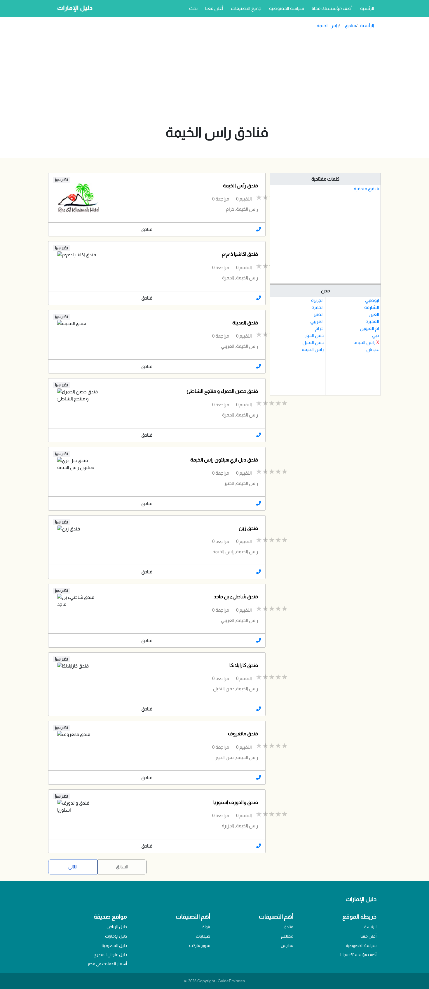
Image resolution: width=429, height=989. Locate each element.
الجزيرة (317, 300)
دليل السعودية (114, 945)
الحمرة (317, 307)
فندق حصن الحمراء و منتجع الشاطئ (222, 391)
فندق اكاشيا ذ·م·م (240, 254)
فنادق (350, 25)
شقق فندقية (366, 188)
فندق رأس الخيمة (240, 186)
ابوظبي (372, 300)
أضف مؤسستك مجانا (332, 8)
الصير (318, 314)
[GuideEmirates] (73, 8)
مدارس (287, 945)
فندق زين (248, 528)
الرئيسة (370, 926)
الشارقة (371, 307)
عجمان (372, 349)
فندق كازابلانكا (243, 665)
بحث (193, 8)
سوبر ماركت (199, 945)
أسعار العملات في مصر (107, 964)
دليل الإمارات (116, 936)
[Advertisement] (217, 78)
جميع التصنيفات (246, 8)
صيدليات (203, 936)
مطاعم (287, 936)
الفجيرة (372, 321)
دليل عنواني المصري (110, 954)
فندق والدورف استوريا (235, 802)
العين (374, 314)
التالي (72, 866)
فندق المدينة (245, 323)
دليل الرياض (117, 926)
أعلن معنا (214, 8)
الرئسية (366, 8)
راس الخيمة (328, 25)
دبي (375, 335)
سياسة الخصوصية (286, 8)
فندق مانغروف (243, 733)
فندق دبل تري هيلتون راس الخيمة (224, 460)
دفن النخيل (313, 342)
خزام (319, 328)
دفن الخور (314, 335)
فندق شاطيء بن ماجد (236, 596)
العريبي (317, 321)
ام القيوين (369, 328)
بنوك (206, 926)
